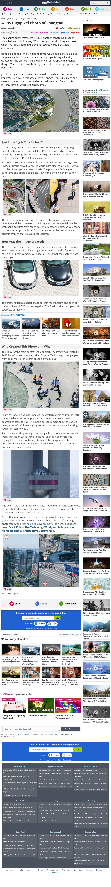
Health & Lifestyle (20, 767)
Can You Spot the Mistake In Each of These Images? (55, 770)
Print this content (11, 635)
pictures (16, 734)
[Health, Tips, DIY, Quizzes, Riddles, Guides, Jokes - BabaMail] (52, 3)
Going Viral (42, 14)
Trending (99, 870)
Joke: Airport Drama (45, 817)
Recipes (72, 9)
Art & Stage (31, 14)
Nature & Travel (17, 14)
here (53, 44)
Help (21, 870)
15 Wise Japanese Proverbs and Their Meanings (54, 848)
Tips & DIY (20, 801)
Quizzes (10, 9)
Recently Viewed (95, 14)
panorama (36, 734)
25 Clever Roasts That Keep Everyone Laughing (54, 810)
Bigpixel (11, 736)
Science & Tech (91, 832)
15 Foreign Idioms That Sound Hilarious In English (19, 855)
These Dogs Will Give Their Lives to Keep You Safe (19, 811)
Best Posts (78, 870)
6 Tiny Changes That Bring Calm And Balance (53, 858)
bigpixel (15, 594)
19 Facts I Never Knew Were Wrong (14, 804)
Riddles (42, 9)
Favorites (106, 14)
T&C (45, 628)
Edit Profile (83, 14)
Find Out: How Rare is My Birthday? (14, 842)
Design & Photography (28, 19)
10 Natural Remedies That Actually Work (16, 821)
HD (31, 734)
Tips (57, 9)
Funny (6, 14)
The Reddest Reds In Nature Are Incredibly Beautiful (90, 780)
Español (61, 28)
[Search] (108, 3)
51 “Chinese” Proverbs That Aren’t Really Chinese (54, 814)
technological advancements (37, 523)
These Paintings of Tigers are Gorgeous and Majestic (90, 814)
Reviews (55, 872)
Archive (89, 870)
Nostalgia (104, 9)
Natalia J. (12, 28)
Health (88, 9)
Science (52, 14)
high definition (59, 734)
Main (3, 19)
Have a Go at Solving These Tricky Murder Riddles (54, 783)
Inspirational (73, 14)
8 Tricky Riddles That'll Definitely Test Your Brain (54, 780)
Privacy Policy (53, 628)
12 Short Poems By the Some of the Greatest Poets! (90, 804)
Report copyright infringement (70, 635)
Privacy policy (52, 870)
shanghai (68, 734)
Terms (40, 870)
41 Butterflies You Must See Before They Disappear (90, 790)
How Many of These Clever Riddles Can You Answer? (55, 787)
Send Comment (70, 729)
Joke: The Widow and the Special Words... (52, 821)
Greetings (62, 14)
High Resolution (47, 734)
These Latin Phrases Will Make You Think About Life (19, 845)
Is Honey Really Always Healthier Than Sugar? (17, 808)
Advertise (66, 870)
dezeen (8, 596)
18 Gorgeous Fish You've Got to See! (85, 770)
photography (24, 734)
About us (30, 870)
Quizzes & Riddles (55, 767)
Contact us (10, 870)
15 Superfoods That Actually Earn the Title (16, 795)
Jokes (26, 9)
